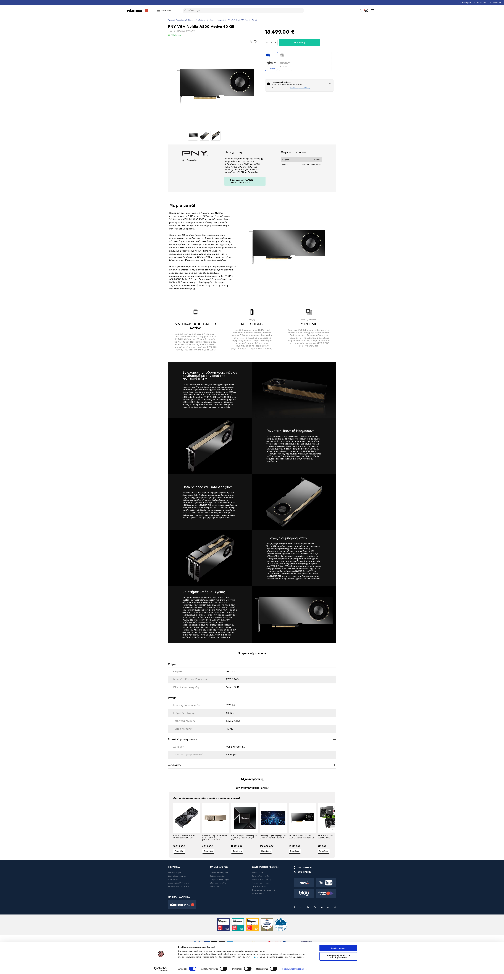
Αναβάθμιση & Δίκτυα (184, 20)
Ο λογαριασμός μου (219, 873)
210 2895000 (305, 868)
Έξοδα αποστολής (218, 883)
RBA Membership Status (179, 886)
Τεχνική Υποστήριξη (260, 876)
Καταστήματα (465, 3)
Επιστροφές (215, 886)
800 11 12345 (304, 872)
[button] (171, 828)
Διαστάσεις (252, 765)
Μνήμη (252, 697)
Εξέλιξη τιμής (176, 35)
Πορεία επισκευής (260, 886)
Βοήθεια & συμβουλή (261, 879)
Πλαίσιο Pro (496, 3)
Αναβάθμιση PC (202, 20)
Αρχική (171, 20)
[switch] (223, 969)
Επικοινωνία (257, 873)
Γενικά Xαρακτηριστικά (252, 739)
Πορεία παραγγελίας (261, 883)
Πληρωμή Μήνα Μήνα (219, 879)
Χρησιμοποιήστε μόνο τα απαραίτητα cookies (338, 956)
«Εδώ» (256, 957)
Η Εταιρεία (173, 879)
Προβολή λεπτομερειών (293, 969)
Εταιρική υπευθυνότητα (178, 883)
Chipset (252, 664)
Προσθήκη (299, 43)
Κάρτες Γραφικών (217, 20)
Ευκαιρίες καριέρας (177, 876)
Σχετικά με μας (174, 873)
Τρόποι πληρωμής (217, 876)
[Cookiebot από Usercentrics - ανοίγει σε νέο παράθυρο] (160, 969)
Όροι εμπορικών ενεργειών (264, 890)
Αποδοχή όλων (338, 948)
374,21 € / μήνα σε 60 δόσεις (300, 88)
